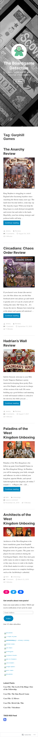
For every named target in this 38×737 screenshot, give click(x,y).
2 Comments (10, 233)
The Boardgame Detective (19, 65)
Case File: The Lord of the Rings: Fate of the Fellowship (18, 688)
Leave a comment (12, 500)
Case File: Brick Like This (13, 703)
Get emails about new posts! (16, 601)
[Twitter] (13, 592)
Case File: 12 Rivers (11, 698)
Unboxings (16, 497)
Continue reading (11, 223)
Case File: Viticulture (11, 707)
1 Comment (9, 326)
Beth (7, 497)
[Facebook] (21, 592)
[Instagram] (6, 592)
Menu (20, 81)
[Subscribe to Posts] (4, 720)
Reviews (18, 231)
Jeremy (8, 231)
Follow (8, 618)
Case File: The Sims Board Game (16, 694)
